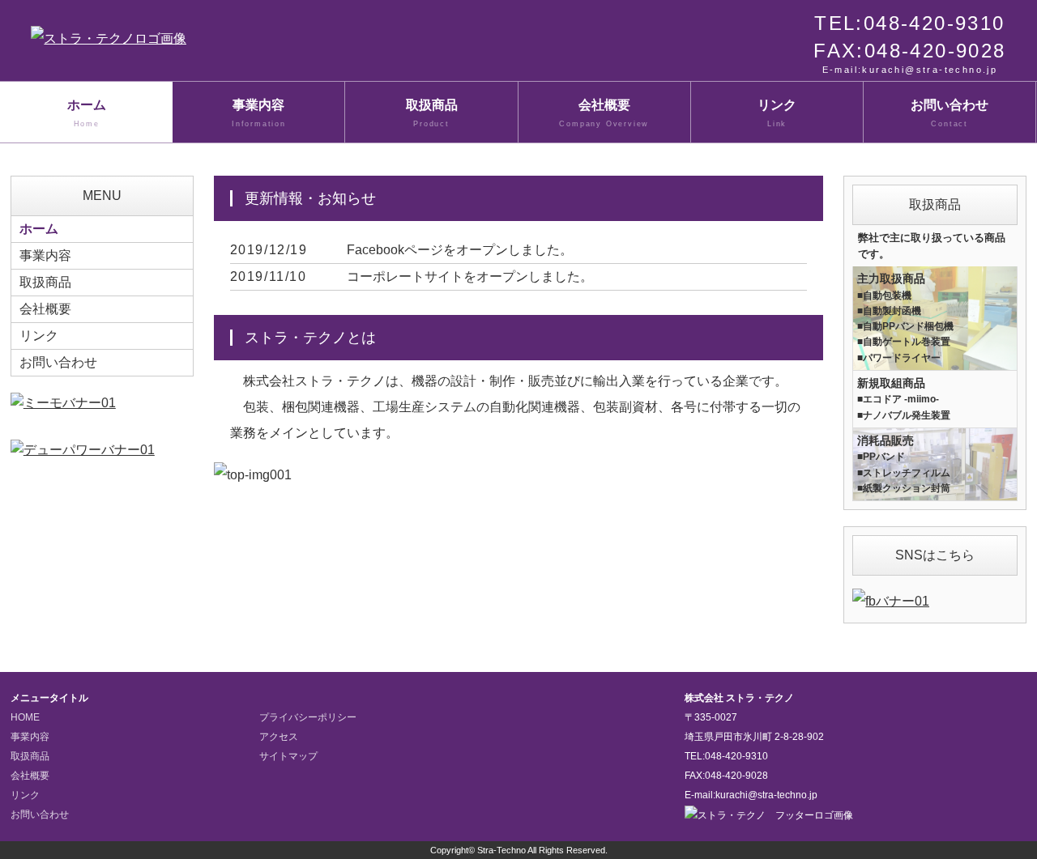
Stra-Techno (501, 850)
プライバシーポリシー (307, 717)
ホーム (86, 113)
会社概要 (604, 113)
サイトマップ (288, 756)
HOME (25, 717)
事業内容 (259, 113)
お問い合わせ (949, 113)
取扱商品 (432, 113)
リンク (776, 113)
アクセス (278, 736)
